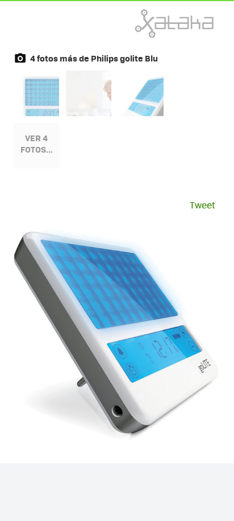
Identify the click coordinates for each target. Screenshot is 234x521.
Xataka (149, 23)
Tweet (202, 204)
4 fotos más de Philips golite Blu (94, 58)
